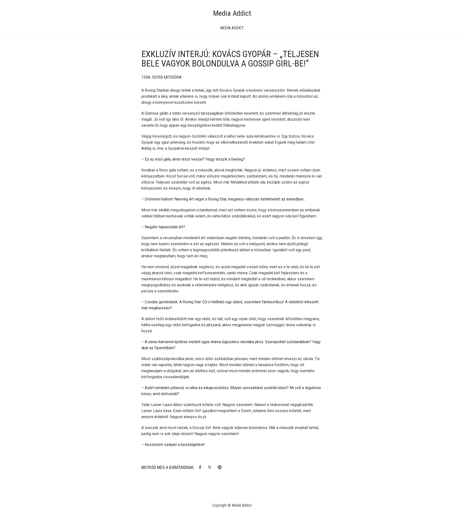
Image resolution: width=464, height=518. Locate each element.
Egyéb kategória (166, 77)
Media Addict (232, 13)
